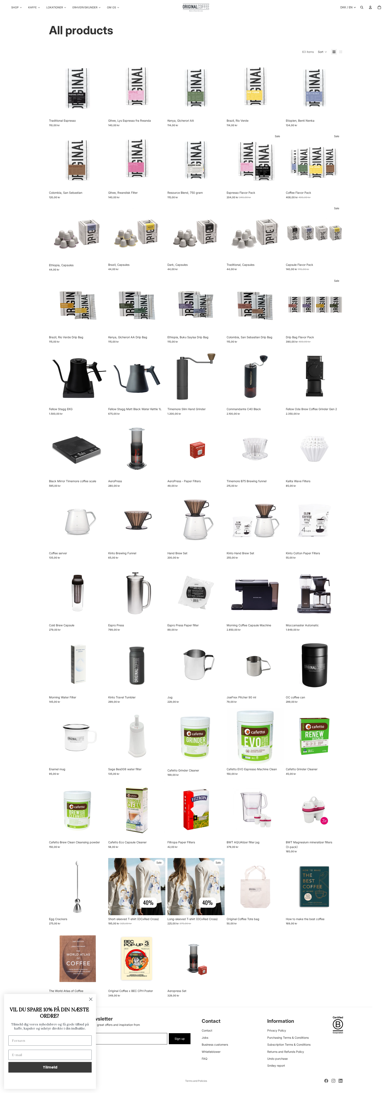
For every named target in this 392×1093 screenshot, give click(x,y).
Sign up (180, 1038)
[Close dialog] (90, 999)
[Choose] (100, 110)
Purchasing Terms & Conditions (288, 1037)
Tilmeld (50, 1067)
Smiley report (276, 1065)
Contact (207, 1030)
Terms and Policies (196, 1080)
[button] (322, 51)
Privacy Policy (276, 1030)
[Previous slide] (114, 376)
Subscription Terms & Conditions (289, 1044)
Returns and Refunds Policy (285, 1051)
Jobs (205, 1037)
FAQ (204, 1058)
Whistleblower (211, 1051)
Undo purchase (277, 1058)
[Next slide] (159, 376)
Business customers (215, 1044)
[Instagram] (333, 1080)
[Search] (361, 7)
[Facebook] (326, 1080)
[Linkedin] (340, 1080)
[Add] (218, 110)
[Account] (370, 7)
